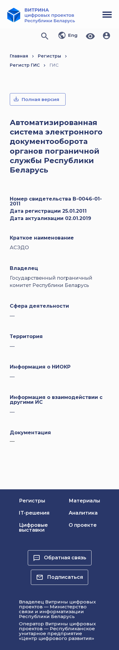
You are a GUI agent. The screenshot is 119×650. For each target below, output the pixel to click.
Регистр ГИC (25, 65)
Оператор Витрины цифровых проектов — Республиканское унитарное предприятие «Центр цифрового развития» (57, 631)
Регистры (49, 56)
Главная (19, 56)
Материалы (84, 501)
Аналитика (83, 513)
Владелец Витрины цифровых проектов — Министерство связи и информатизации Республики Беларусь (57, 609)
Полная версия (40, 99)
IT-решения (34, 513)
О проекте (83, 525)
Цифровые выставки (33, 527)
